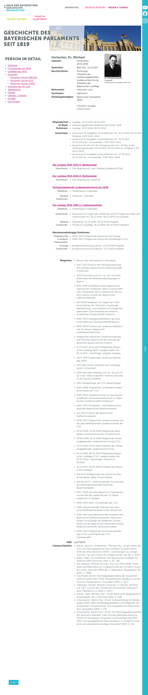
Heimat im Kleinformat (40, 18)
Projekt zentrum (17, 19)
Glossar (11, 92)
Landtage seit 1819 (17, 71)
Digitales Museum (95, 7)
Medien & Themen (118, 7)
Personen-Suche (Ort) (21, 80)
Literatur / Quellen (17, 95)
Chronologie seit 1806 (19, 68)
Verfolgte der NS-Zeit (19, 86)
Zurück (13, 682)
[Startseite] (21, 7)
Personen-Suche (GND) (22, 83)
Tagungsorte (14, 89)
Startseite (12, 65)
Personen (13, 74)
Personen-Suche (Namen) (23, 77)
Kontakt (12, 98)
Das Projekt (14, 101)
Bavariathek (72, 7)
